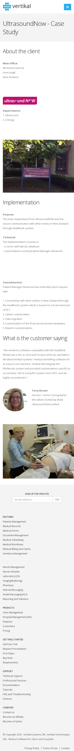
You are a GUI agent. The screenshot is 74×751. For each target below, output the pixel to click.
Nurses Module (11, 571)
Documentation (11, 685)
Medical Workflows (13, 544)
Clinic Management (13, 612)
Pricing (6, 630)
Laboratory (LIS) (11, 576)
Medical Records (12, 526)
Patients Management (14, 521)
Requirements (10, 662)
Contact (65, 748)
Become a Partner (12, 721)
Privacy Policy (32, 748)
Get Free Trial (10, 644)
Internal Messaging (13, 589)
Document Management (15, 535)
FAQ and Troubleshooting (17, 694)
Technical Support (12, 675)
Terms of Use (50, 748)
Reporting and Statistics (15, 598)
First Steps (8, 653)
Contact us (8, 712)
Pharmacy (8, 585)
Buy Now (7, 657)
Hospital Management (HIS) (17, 616)
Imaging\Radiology (12, 580)
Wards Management (13, 566)
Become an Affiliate (13, 716)
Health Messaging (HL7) (15, 594)
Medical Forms (11, 530)
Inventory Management (15, 553)
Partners (7, 698)
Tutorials (8, 689)
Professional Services (14, 680)
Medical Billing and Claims (17, 548)
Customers (9, 626)
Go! (57, 499)
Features (7, 621)
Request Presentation (14, 648)
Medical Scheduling (13, 539)
